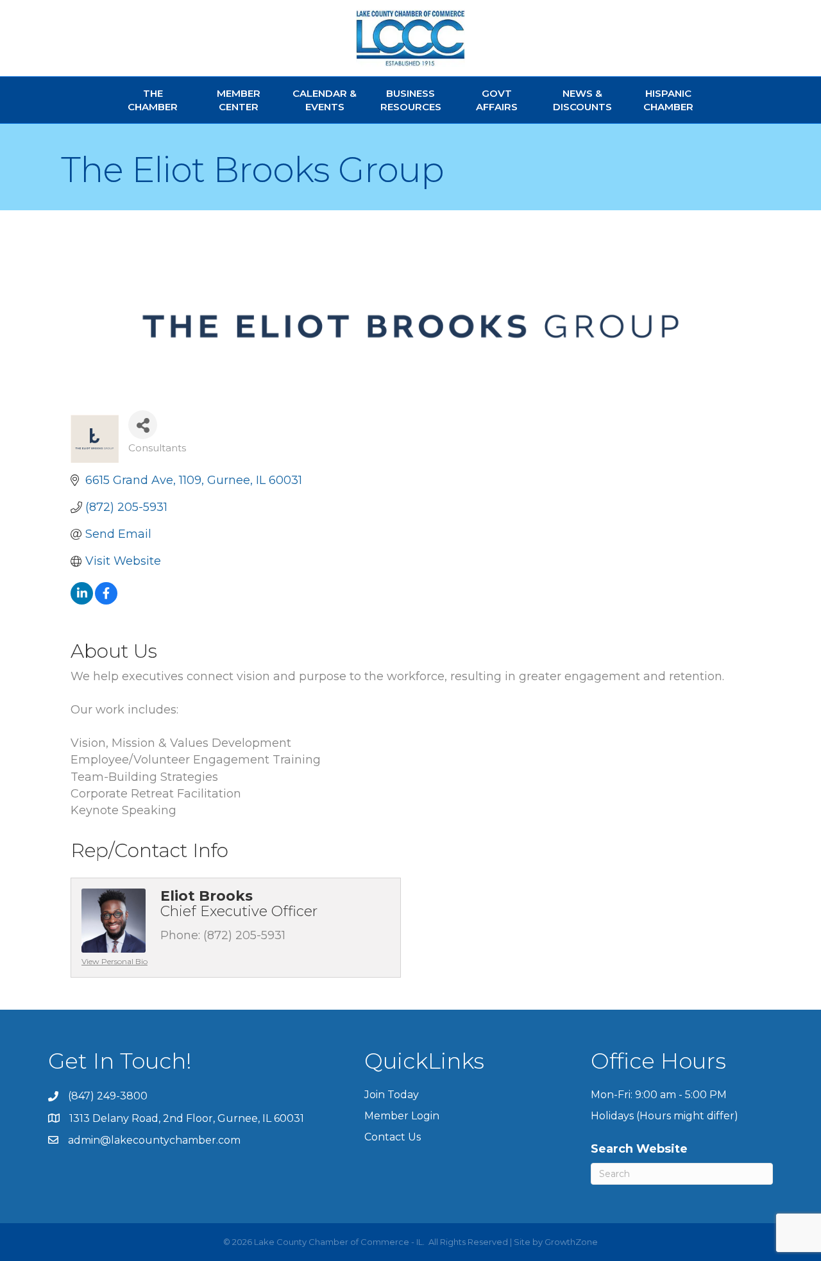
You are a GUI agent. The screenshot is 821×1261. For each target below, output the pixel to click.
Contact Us (392, 1137)
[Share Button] (142, 424)
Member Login (401, 1116)
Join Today (391, 1095)
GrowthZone (571, 1242)
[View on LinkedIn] (82, 601)
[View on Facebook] (106, 601)
